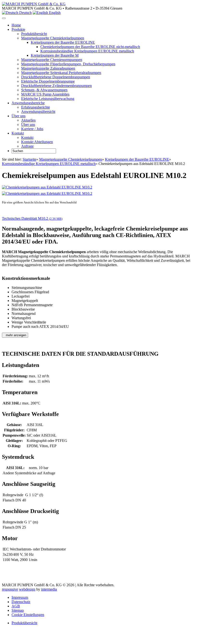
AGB (16, 606)
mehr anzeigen (15, 335)
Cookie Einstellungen (28, 615)
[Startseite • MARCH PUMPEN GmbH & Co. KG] (34, 4)
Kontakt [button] (18, 133)
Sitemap (18, 610)
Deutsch (25, 13)
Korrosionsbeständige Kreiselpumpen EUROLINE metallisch (87, 51)
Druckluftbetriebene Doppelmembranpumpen (55, 77)
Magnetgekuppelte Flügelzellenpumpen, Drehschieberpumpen (68, 64)
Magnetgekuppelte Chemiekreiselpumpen (52, 38)
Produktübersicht (34, 34)
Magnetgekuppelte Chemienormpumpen (51, 60)
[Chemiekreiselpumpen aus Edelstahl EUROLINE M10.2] (47, 187)
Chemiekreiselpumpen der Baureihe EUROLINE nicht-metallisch (90, 47)
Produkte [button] (18, 29)
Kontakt (27, 137)
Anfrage (27, 146)
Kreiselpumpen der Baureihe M (55, 55)
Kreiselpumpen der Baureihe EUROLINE (63, 42)
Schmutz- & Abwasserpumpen (44, 90)
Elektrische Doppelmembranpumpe (48, 81)
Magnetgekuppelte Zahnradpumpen (48, 68)
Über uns (28, 124)
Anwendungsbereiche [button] (28, 103)
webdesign (27, 589)
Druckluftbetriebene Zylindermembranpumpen (56, 86)
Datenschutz (21, 602)
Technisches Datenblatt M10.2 (32, 218)
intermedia (49, 589)
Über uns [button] (18, 116)
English (54, 13)
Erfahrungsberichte (35, 107)
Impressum (20, 597)
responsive (10, 589)
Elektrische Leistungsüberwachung (47, 99)
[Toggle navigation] (4, 18)
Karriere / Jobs (32, 129)
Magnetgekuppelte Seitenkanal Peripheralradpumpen (61, 73)
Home (16, 25)
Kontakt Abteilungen (37, 142)
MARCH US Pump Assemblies (45, 94)
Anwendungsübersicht (38, 112)
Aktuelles (28, 120)
